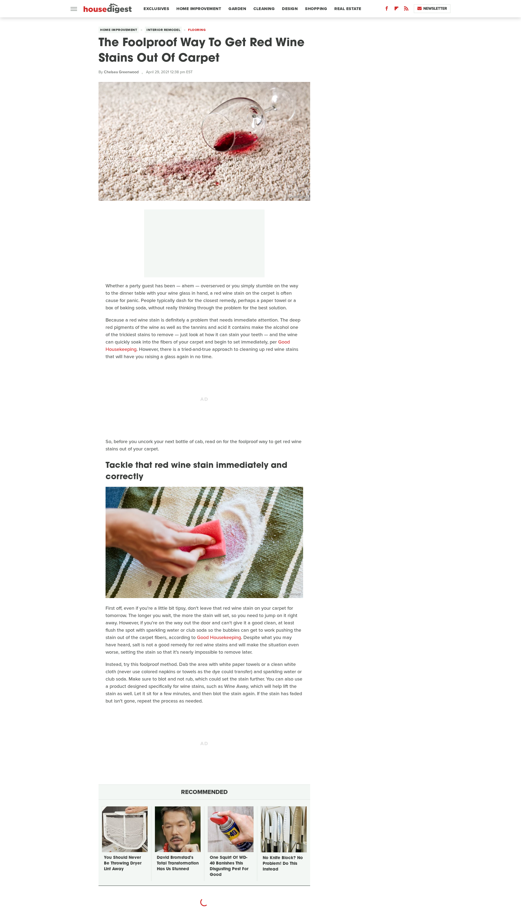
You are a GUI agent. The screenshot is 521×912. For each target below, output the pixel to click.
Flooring (197, 29)
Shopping (316, 9)
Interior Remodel (163, 29)
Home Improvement (198, 9)
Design (290, 9)
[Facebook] (387, 10)
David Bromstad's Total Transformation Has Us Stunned (178, 863)
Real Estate (347, 9)
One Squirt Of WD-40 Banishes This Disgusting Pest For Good (229, 866)
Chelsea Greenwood (121, 72)
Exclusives (156, 9)
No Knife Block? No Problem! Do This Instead (283, 864)
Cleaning (264, 9)
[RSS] (406, 10)
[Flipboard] (396, 10)
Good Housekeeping (219, 637)
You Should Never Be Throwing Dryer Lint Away (122, 863)
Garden (237, 9)
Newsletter (435, 8)
